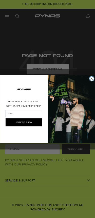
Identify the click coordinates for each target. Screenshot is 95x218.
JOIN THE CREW (24, 122)
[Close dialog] (91, 78)
